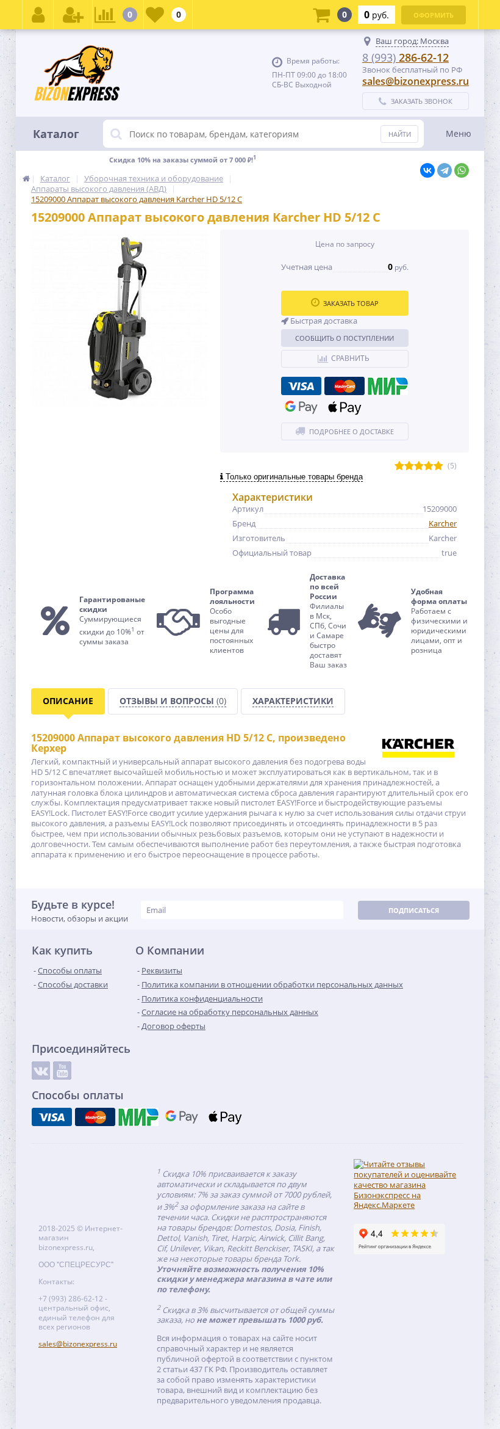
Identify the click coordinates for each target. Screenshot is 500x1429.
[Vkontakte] (41, 1070)
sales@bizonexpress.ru (415, 81)
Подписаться (413, 910)
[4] (429, 466)
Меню (458, 133)
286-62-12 (405, 57)
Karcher (443, 523)
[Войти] (38, 14)
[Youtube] (62, 1070)
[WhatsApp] (461, 170)
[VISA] (301, 386)
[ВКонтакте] (427, 170)
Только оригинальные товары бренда (293, 476)
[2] (409, 466)
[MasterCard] (344, 386)
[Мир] (388, 386)
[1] (399, 466)
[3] (419, 466)
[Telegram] (444, 170)
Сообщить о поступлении (344, 338)
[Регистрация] (73, 14)
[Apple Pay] (344, 407)
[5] (438, 466)
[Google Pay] (301, 407)
